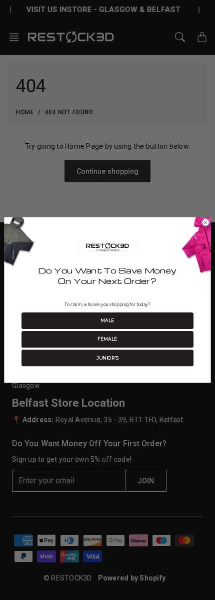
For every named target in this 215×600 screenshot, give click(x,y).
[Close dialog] (205, 222)
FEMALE (107, 339)
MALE (107, 321)
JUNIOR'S (107, 358)
